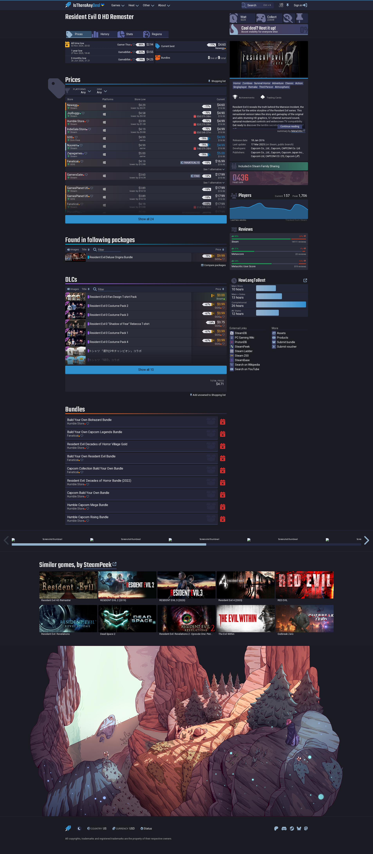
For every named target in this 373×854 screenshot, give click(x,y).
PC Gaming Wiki (244, 337)
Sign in (298, 5)
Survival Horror (262, 83)
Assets (281, 333)
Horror (237, 83)
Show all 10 (146, 370)
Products (282, 337)
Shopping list (218, 81)
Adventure (278, 83)
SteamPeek (242, 346)
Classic (289, 83)
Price (219, 249)
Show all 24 (146, 219)
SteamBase (242, 360)
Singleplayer (240, 86)
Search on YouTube (247, 369)
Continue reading (289, 126)
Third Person (266, 86)
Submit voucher (287, 346)
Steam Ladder (244, 351)
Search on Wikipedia (247, 364)
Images (74, 249)
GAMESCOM (192, 213)
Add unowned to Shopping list (209, 394)
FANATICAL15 (191, 162)
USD (125, 828)
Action (299, 83)
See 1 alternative (212, 169)
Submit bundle (286, 342)
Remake (252, 86)
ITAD (196, 175)
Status (147, 828)
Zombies (247, 83)
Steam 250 (242, 355)
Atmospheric (282, 86)
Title (84, 249)
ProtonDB (241, 342)
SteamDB (241, 333)
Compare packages (215, 265)
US (99, 828)
